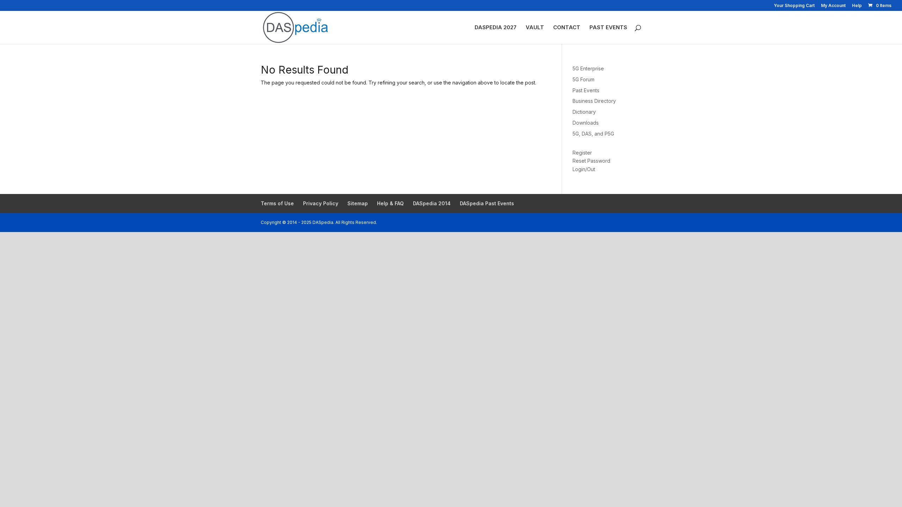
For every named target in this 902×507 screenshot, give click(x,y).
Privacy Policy (320, 203)
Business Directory (594, 101)
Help (857, 6)
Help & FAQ (390, 203)
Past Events (586, 90)
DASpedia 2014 (432, 203)
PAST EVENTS (608, 28)
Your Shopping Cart (794, 6)
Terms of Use (277, 203)
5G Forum (583, 79)
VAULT (535, 28)
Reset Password (591, 161)
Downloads (586, 123)
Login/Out (584, 169)
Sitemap (357, 203)
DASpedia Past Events (487, 203)
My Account (833, 6)
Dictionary (584, 112)
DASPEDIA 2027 (496, 28)
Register (582, 153)
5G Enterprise (588, 68)
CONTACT (566, 28)
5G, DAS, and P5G (593, 134)
